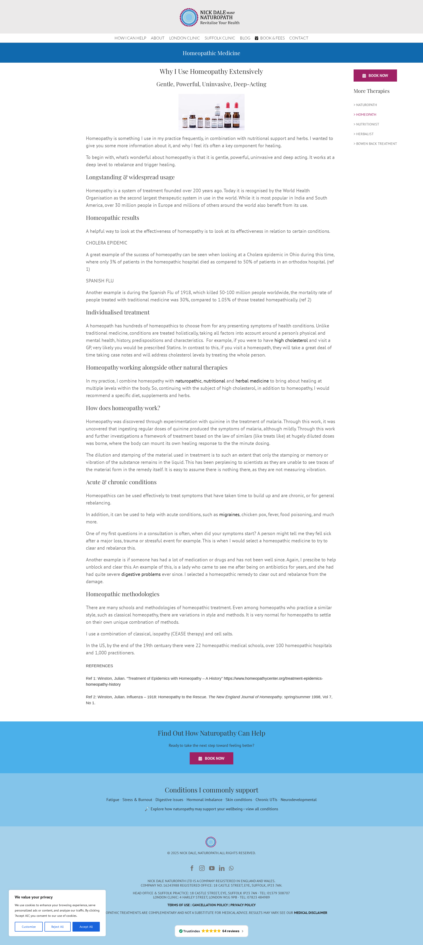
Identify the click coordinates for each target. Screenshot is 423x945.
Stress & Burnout (137, 799)
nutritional (214, 381)
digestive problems (141, 574)
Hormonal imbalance (204, 799)
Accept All (86, 927)
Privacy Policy (243, 905)
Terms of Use (178, 905)
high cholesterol (291, 340)
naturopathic (188, 381)
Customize (29, 927)
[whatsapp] (231, 868)
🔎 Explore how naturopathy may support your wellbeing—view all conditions (211, 808)
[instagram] (202, 868)
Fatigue (112, 799)
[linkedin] (221, 868)
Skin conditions (239, 799)
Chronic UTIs (266, 799)
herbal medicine (252, 381)
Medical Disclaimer (310, 912)
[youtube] (212, 868)
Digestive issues (169, 799)
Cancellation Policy (210, 905)
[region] (57, 913)
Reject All (57, 927)
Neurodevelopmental (299, 799)
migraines (229, 514)
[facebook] (192, 868)
